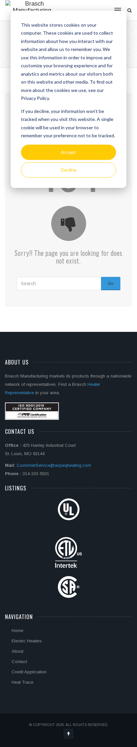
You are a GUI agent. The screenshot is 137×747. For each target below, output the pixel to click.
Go (111, 283)
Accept (68, 152)
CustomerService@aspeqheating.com (54, 465)
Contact (19, 661)
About (17, 651)
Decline (68, 170)
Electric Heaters (27, 640)
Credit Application (29, 671)
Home (17, 630)
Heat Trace (22, 682)
